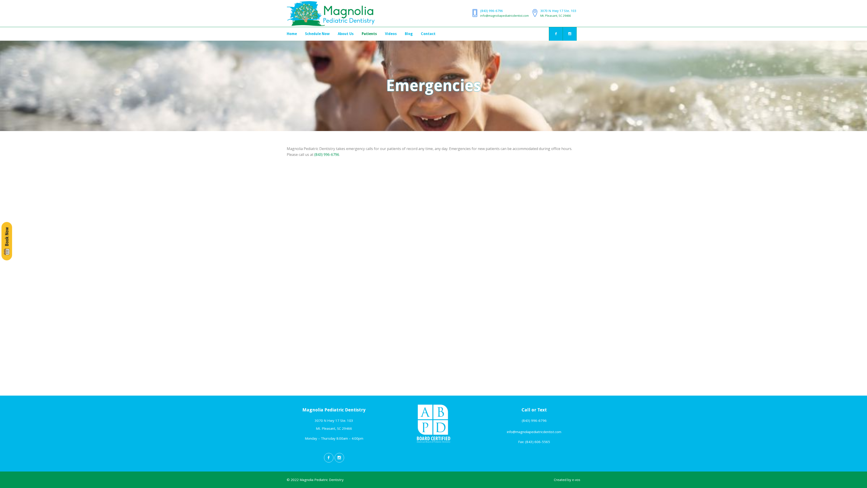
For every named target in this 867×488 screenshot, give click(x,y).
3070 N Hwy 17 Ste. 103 (558, 11)
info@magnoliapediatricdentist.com (504, 16)
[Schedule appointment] (6, 241)
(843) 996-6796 (491, 11)
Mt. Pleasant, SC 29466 (555, 16)
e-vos (576, 480)
